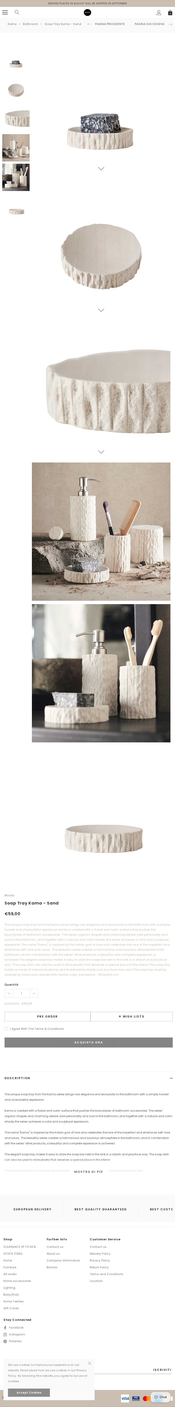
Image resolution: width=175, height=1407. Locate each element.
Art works (10, 1274)
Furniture (9, 1267)
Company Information (63, 1260)
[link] (16, 59)
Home (12, 24)
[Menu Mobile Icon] (5, 12)
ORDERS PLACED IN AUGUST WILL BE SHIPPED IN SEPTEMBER (87, 3)
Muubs (9, 895)
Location (96, 1281)
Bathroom (30, 24)
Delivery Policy (100, 1254)
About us (53, 1254)
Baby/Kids (11, 1294)
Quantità (11, 985)
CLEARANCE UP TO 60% (19, 1247)
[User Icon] (159, 12)
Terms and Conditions (107, 1274)
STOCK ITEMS (12, 1254)
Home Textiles (13, 1301)
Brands (52, 1267)
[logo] (87, 12)
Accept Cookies (29, 1392)
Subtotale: (12, 1003)
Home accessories (17, 1281)
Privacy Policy (100, 1260)
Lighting (9, 1288)
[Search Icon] (17, 12)
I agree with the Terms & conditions (37, 1029)
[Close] (89, 1363)
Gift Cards (11, 1308)
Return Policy (99, 1267)
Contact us (55, 1247)
